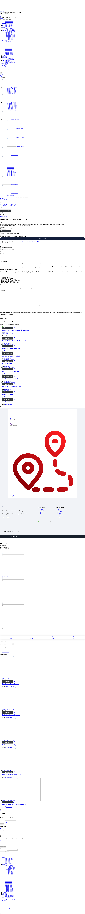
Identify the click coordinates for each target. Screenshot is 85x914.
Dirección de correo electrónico (6, 817)
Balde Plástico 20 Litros (9, 25)
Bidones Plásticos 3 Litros (9, 32)
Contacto (4, 30)
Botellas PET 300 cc (10, 169)
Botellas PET (4, 40)
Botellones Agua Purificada (10, 70)
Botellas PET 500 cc (8, 48)
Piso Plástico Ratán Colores (10, 684)
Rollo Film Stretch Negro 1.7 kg (11, 745)
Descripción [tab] (4, 257)
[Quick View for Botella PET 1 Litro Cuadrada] (14, 353)
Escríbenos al (12, 424)
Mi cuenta (42, 514)
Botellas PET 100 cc (8, 43)
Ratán (6, 64)
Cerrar (7, 851)
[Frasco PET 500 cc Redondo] (8, 367)
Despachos (4, 23)
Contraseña (2, 819)
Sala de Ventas (12, 495)
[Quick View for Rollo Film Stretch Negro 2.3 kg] (14, 712)
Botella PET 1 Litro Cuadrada (11, 356)
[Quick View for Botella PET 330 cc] (14, 391)
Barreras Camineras (8, 69)
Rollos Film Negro (10, 195)
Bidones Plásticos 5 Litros (9, 33)
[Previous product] (1, 198)
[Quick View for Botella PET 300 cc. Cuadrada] (14, 345)
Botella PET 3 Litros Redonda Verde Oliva (8, 205)
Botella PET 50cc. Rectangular (11, 386)
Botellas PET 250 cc (8, 45)
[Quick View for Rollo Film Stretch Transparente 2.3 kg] (14, 802)
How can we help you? (4, 845)
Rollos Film (4, 57)
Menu (3, 853)
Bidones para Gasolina (11, 30)
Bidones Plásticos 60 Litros (10, 39)
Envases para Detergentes (9, 67)
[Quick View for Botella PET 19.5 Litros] (14, 399)
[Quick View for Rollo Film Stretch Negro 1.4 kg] (14, 772)
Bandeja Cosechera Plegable (10, 62)
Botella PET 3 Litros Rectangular (6, 200)
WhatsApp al (12, 418)
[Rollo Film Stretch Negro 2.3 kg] (20, 709)
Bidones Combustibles (9, 28)
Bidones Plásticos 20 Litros (10, 35)
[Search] (1, 13)
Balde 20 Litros (5, 649)
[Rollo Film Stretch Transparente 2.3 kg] (21, 800)
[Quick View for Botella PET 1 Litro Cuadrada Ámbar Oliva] (14, 327)
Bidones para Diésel (10, 29)
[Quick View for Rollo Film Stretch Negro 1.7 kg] (14, 742)
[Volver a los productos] (2, 198)
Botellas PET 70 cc (8, 42)
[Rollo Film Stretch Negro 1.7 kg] (20, 740)
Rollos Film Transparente (9, 59)
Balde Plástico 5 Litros (9, 22)
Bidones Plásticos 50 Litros (10, 38)
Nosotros (41, 511)
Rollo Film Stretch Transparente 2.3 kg (14, 804)
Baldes (3, 20)
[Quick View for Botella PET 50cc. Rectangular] (14, 384)
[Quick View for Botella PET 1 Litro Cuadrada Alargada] (14, 338)
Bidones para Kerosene (11, 31)
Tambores (4, 55)
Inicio (1, 197)
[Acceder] (0, 14)
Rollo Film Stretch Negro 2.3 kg (11, 715)
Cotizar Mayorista (42, 238)
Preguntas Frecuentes (44, 512)
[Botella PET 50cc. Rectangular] (8, 382)
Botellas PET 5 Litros (9, 54)
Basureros (6, 68)
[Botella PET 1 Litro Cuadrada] (8, 351)
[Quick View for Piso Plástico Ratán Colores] (14, 681)
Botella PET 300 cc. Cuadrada (11, 348)
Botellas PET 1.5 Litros (9, 51)
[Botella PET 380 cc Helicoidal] (8, 359)
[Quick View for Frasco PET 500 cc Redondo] (14, 368)
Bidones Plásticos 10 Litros (10, 34)
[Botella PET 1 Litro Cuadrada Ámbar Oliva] (10, 326)
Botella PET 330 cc (8, 394)
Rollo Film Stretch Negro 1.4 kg (11, 774)
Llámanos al (12, 412)
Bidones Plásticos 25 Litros (10, 36)
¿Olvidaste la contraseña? (10, 822)
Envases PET (36, 241)
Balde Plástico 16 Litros (9, 24)
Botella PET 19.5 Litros (9, 402)
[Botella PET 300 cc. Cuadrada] (8, 344)
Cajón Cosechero (5, 652)
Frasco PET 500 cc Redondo (10, 371)
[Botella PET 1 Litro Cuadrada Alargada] (10, 333)
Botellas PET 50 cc (8, 41)
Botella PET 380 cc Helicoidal (11, 363)
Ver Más (3, 65)
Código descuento (3, 849)
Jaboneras (6, 66)
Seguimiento (42, 513)
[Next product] (3, 198)
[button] (7, 332)
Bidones (3, 27)
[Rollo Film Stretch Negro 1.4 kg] (20, 770)
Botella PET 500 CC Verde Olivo (12, 379)
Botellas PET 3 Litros (9, 53)
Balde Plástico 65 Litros (9, 26)
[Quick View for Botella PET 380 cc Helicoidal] (14, 361)
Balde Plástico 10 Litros (9, 23)
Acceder (1, 824)
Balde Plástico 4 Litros (9, 21)
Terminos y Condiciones (44, 515)
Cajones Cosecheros (6, 60)
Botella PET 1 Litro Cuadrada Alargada (14, 340)
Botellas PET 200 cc (8, 44)
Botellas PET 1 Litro (8, 50)
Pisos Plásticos (5, 63)
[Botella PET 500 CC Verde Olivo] (9, 374)
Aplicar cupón (2, 851)
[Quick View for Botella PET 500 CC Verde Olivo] (14, 376)
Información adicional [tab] (6, 258)
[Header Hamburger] (1, 73)
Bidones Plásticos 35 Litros (10, 37)
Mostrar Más (2, 227)
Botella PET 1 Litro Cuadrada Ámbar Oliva (15, 330)
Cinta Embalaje (5, 56)
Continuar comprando (4, 840)
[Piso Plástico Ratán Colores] (19, 678)
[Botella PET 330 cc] (6, 390)
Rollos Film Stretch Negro (9, 58)
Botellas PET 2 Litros (9, 52)
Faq (3, 25)
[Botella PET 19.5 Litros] (7, 397)
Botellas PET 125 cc (8, 49)
